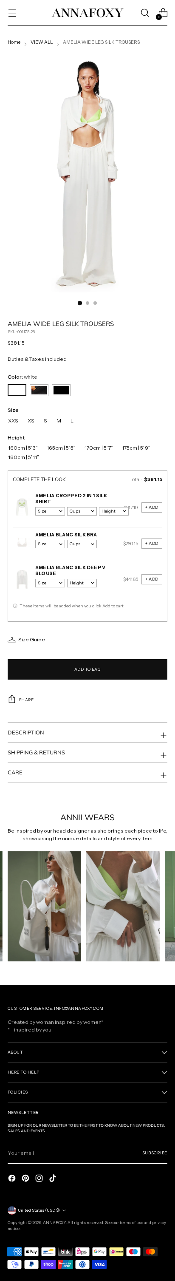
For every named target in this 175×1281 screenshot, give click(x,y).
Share (26, 699)
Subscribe (154, 1153)
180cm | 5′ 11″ (23, 457)
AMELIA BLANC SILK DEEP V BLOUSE (70, 570)
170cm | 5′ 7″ (99, 448)
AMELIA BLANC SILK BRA (66, 535)
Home (14, 42)
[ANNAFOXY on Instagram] (40, 1178)
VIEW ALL (42, 42)
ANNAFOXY (54, 1222)
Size (13, 410)
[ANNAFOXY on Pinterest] (26, 1178)
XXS (13, 421)
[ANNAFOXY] (87, 12)
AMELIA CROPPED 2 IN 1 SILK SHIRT (71, 498)
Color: (22, 377)
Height (16, 437)
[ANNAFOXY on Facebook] (13, 1178)
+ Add (151, 507)
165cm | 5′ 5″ (61, 448)
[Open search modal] (144, 13)
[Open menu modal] (12, 13)
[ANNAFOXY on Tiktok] (53, 1178)
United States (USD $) (39, 1210)
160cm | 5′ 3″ (22, 448)
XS (31, 421)
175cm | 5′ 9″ (136, 448)
